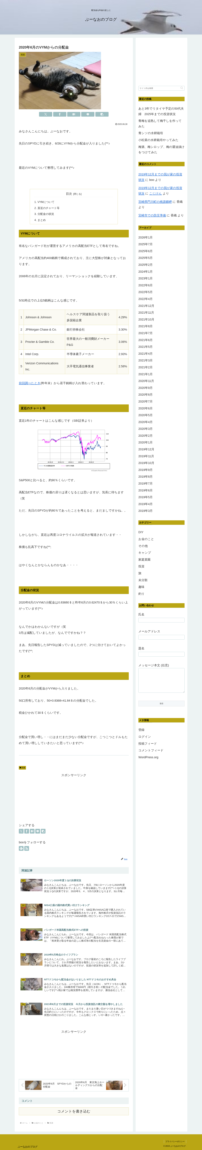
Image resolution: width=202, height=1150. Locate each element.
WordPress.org (148, 757)
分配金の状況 (46, 213)
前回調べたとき (30, 383)
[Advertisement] (74, 797)
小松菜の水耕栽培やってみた (158, 140)
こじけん (155, 193)
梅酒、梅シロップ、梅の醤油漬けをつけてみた (161, 149)
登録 (141, 730)
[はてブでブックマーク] (73, 114)
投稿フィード (147, 743)
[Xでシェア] (45, 114)
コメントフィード (151, 750)
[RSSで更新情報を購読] (26, 848)
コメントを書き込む (73, 1111)
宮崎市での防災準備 (152, 215)
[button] (102, 114)
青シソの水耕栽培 (150, 133)
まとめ (42, 220)
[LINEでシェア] (87, 114)
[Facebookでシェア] (59, 114)
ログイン (144, 736)
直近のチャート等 (49, 208)
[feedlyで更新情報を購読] (21, 848)
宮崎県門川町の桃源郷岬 (155, 201)
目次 (69, 193)
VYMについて (46, 201)
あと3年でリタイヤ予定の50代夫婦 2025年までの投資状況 (161, 111)
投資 (23, 768)
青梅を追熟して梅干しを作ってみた (160, 123)
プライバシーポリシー (175, 1141)
